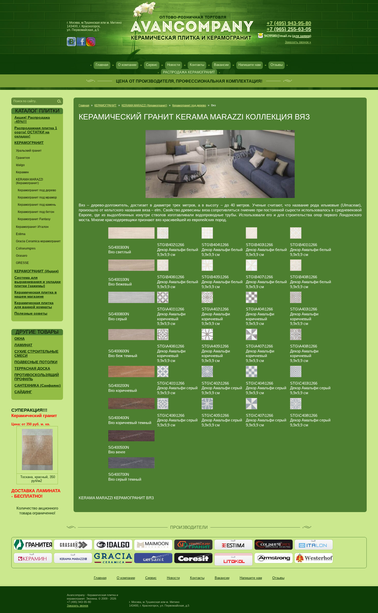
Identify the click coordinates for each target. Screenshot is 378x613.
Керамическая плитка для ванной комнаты (33, 305)
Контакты (197, 65)
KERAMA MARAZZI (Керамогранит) (144, 105)
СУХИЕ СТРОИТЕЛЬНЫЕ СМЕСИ (36, 353)
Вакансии (221, 65)
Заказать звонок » (298, 42)
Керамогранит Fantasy (34, 219)
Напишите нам (249, 65)
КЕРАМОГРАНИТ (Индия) (36, 271)
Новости (173, 65)
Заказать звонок (77, 605)
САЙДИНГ (23, 392)
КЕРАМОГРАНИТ (105, 105)
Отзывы (277, 65)
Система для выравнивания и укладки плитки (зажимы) (37, 281)
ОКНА (19, 338)
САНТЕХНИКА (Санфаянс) (37, 385)
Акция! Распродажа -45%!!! (32, 119)
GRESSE (22, 263)
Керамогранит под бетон (36, 212)
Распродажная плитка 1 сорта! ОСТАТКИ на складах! (35, 132)
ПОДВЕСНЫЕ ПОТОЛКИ (35, 362)
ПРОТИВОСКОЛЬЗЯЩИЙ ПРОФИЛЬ (36, 377)
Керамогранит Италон (32, 227)
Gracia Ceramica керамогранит (38, 241)
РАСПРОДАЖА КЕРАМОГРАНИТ (189, 72)
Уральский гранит (29, 150)
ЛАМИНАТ (23, 345)
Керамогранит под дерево (189, 105)
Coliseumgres (25, 248)
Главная (102, 65)
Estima (20, 234)
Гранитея (23, 158)
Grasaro (21, 255)
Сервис (151, 65)
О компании (127, 65)
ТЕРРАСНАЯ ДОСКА (32, 368)
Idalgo (20, 165)
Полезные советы (30, 313)
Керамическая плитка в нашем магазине (35, 294)
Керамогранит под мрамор (37, 197)
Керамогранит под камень (37, 204)
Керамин (22, 172)
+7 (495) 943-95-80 (289, 23)
